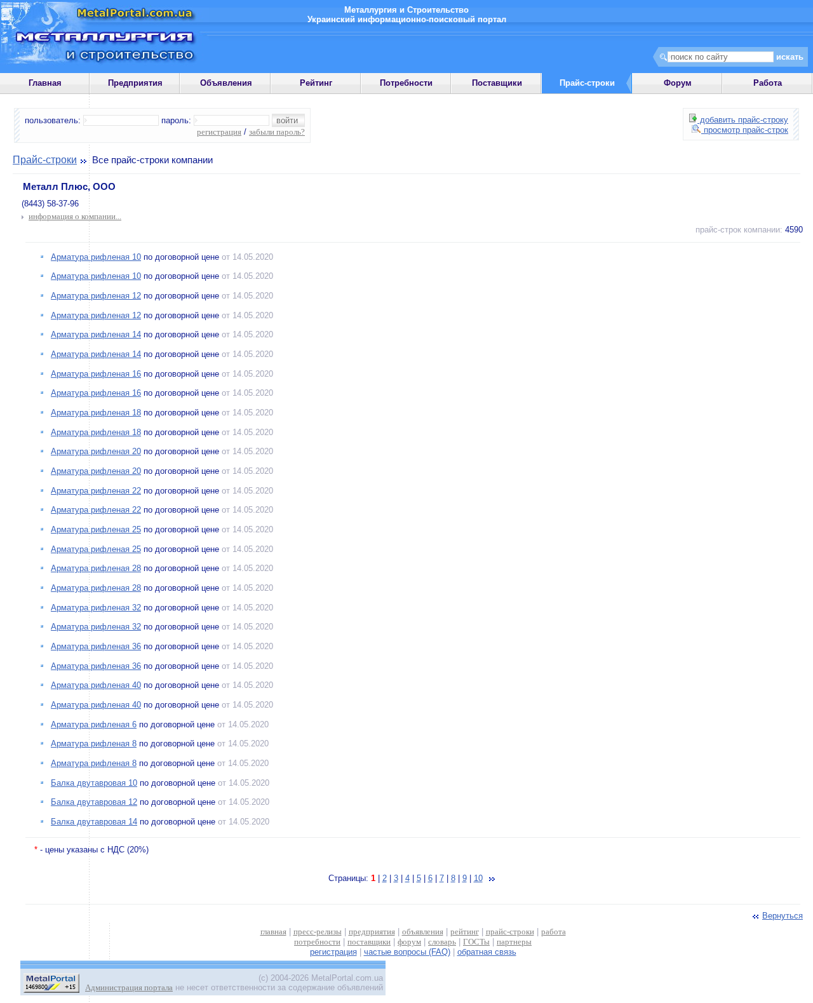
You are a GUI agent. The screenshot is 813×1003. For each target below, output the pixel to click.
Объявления (226, 83)
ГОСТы (476, 941)
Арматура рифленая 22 (96, 490)
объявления (422, 931)
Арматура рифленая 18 (96, 412)
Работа (767, 83)
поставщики (369, 941)
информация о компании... (75, 216)
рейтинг (464, 931)
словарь (442, 941)
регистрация (219, 132)
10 (478, 878)
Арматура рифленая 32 (96, 607)
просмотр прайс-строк (744, 130)
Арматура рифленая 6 (94, 724)
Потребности (406, 83)
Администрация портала (129, 987)
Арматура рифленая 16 (96, 374)
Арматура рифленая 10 (96, 257)
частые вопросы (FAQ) (407, 952)
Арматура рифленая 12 (96, 295)
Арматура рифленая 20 (96, 451)
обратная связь (486, 952)
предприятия (372, 931)
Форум (678, 83)
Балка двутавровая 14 (94, 821)
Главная (45, 83)
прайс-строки (510, 931)
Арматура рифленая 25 (96, 529)
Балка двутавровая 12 (94, 802)
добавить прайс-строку (742, 120)
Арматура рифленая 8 (94, 743)
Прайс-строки (45, 159)
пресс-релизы (317, 931)
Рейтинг (316, 83)
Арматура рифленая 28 (96, 568)
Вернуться (782, 915)
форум (409, 941)
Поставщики (497, 83)
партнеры (514, 941)
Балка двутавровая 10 (94, 783)
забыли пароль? (277, 132)
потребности (317, 941)
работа (553, 931)
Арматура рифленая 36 (96, 646)
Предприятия (135, 83)
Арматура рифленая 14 (96, 334)
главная (273, 931)
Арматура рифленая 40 (96, 685)
